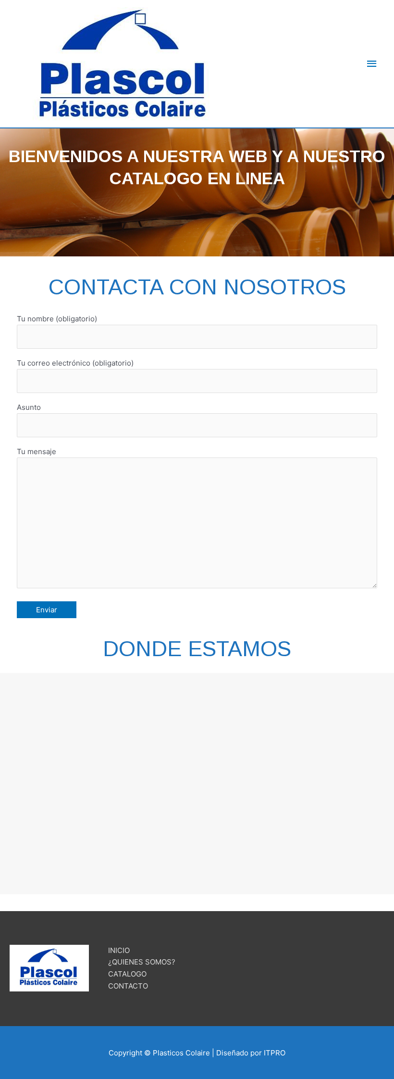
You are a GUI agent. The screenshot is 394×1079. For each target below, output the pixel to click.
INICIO (119, 950)
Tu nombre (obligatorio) (57, 318)
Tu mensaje (36, 451)
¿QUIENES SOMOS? (141, 961)
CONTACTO (128, 985)
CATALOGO (127, 973)
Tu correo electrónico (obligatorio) (75, 363)
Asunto (29, 407)
